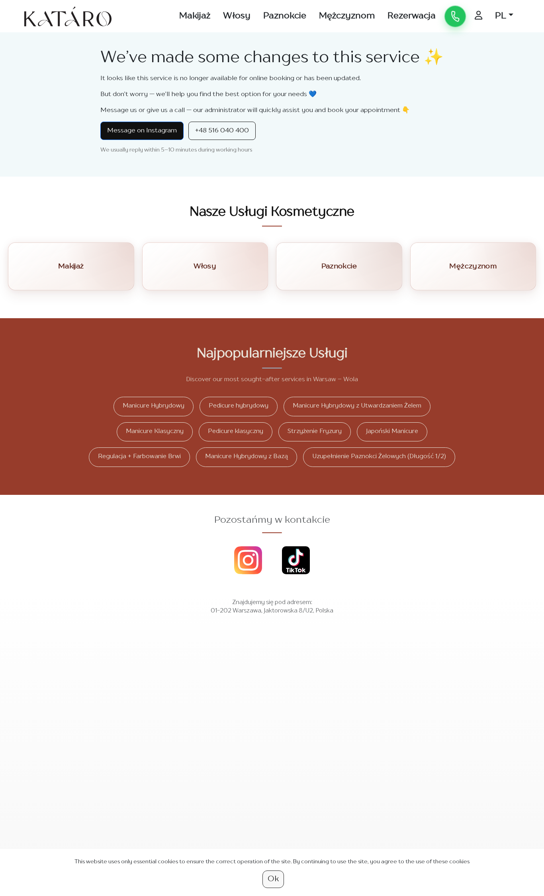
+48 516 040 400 (222, 131)
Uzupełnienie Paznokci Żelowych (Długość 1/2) (379, 457)
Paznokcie (284, 16)
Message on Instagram (142, 131)
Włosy (236, 16)
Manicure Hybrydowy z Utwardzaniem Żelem (357, 406)
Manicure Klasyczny (155, 432)
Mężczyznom (347, 16)
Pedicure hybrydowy (238, 406)
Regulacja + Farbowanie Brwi (139, 457)
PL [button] (500, 16)
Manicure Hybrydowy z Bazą (246, 457)
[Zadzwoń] (455, 16)
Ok (273, 879)
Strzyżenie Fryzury (315, 432)
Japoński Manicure (392, 432)
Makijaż (194, 16)
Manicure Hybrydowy (153, 406)
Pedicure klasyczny (235, 432)
